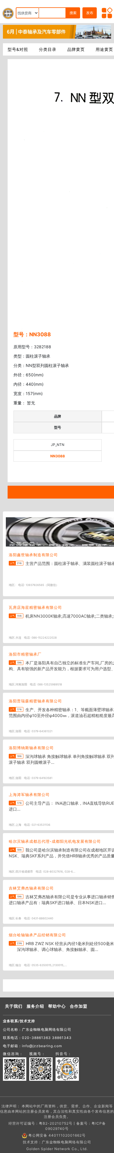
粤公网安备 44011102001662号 (57, 1135)
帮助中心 (57, 1006)
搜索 (73, 13)
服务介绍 (35, 1006)
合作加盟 (78, 1006)
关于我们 (14, 1006)
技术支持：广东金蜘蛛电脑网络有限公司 (57, 1142)
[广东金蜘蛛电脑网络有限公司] (57, 31)
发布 (89, 13)
